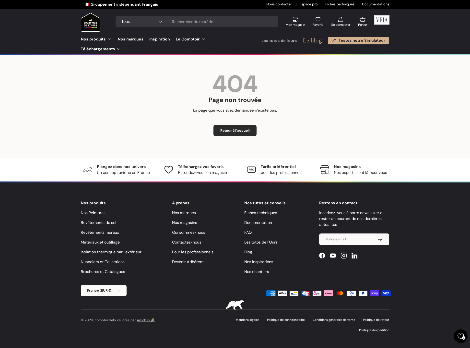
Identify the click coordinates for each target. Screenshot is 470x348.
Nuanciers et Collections (103, 261)
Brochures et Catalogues (103, 271)
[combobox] (197, 21)
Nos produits (93, 39)
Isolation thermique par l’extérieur (111, 252)
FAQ (248, 232)
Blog (248, 252)
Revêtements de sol (98, 222)
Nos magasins (184, 222)
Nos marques (130, 39)
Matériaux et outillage (100, 242)
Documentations (375, 4)
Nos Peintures (93, 212)
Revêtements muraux (100, 232)
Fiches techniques (340, 4)
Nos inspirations (258, 261)
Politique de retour (376, 320)
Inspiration (159, 39)
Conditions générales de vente (334, 320)
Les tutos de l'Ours (261, 242)
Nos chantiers (256, 271)
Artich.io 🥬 (146, 320)
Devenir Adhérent (188, 261)
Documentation (258, 222)
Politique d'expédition (374, 330)
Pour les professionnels (192, 252)
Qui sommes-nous (188, 232)
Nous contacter (279, 4)
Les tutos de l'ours (279, 40)
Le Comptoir (188, 39)
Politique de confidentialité (286, 320)
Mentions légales (247, 320)
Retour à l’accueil (235, 130)
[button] (363, 23)
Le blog (312, 40)
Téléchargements (98, 49)
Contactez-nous (186, 242)
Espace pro (309, 4)
